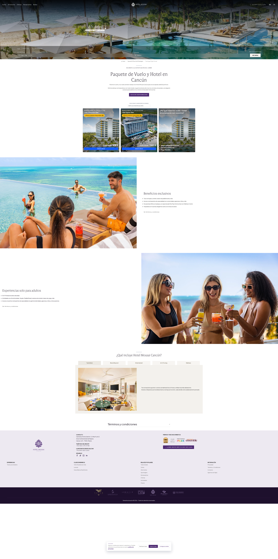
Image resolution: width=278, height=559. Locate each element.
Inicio (123, 61)
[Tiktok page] (80, 456)
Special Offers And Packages (135, 61)
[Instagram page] (84, 456)
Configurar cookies (164, 546)
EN (270, 4)
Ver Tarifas (255, 55)
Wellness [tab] (188, 363)
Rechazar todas (143, 546)
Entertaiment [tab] (139, 363)
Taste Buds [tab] (89, 363)
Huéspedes (136, 52)
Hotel (18, 48)
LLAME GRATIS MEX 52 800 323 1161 (180, 447)
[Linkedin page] (87, 456)
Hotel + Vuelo (26, 48)
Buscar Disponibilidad (139, 94)
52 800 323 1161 (259, 4)
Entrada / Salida (21, 52)
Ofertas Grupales (38, 48)
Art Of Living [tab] (163, 363)
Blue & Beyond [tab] (114, 363)
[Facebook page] (77, 456)
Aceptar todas (153, 546)
